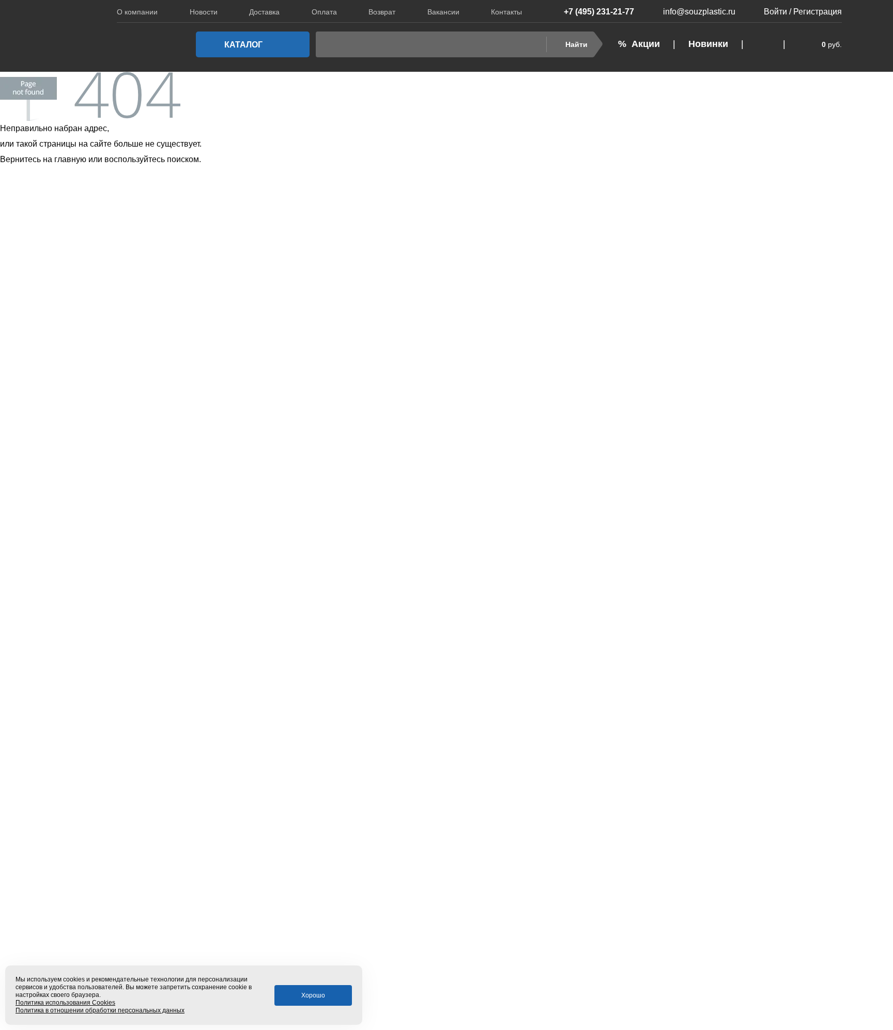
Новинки (708, 44)
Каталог (243, 44)
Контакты (506, 12)
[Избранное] (763, 44)
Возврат (381, 12)
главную (70, 159)
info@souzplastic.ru (699, 11)
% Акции (639, 44)
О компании (137, 12)
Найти (576, 44)
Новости (204, 12)
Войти (775, 11)
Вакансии (443, 12)
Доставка (264, 12)
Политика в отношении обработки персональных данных (100, 1010)
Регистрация (817, 11)
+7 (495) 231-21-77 (599, 11)
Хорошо (313, 995)
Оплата (324, 12)
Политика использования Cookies (65, 1002)
